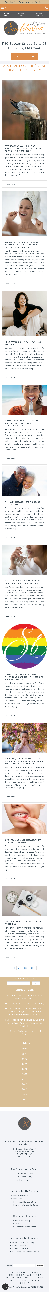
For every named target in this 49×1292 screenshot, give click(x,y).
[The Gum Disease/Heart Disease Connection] (24, 481)
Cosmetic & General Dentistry (24, 1275)
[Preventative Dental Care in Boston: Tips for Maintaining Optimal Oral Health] (24, 214)
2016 (24, 1099)
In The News (22, 1180)
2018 (24, 1089)
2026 (24, 1049)
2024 (24, 1059)
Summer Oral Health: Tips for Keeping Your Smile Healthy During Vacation (22, 423)
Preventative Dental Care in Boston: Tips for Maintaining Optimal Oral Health (21, 244)
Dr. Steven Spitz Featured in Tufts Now (24, 1032)
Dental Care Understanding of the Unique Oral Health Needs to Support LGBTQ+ (24, 677)
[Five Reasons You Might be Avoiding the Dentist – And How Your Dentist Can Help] (24, 110)
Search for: (8, 1266)
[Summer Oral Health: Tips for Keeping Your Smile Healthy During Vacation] (24, 399)
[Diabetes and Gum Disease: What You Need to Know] (24, 819)
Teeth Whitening (22, 1221)
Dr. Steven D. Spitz (25, 1174)
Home (11, 1272)
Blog (24, 1280)
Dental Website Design (16, 1287)
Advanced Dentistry (35, 1278)
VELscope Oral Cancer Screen (25, 1252)
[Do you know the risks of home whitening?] (24, 900)
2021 (24, 1074)
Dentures (17, 1199)
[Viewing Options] (5, 1286)
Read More (10, 184)
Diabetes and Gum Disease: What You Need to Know (23, 841)
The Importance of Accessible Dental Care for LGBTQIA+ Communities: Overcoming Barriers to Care (24, 1011)
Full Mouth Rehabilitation (24, 1202)
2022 (24, 1069)
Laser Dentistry (19, 1245)
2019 (24, 1084)
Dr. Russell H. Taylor (25, 1177)
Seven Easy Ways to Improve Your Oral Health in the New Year (24, 582)
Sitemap (24, 1283)
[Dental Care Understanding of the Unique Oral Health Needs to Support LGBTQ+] (24, 646)
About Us (36, 1272)
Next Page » (28, 968)
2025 (24, 1054)
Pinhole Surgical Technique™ (25, 1242)
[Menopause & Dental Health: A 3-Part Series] (24, 313)
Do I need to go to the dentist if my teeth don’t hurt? (24, 997)
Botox (18, 1224)
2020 (24, 1079)
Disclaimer (35, 1280)
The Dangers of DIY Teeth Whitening (24, 1003)
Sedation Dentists (20, 1248)
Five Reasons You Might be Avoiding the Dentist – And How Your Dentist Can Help (23, 148)
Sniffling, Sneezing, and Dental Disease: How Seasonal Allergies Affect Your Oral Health (24, 761)
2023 (24, 1064)
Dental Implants (20, 1196)
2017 (24, 1094)
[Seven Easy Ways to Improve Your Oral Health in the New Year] (24, 559)
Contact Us (13, 1280)
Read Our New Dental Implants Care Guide (24, 2)
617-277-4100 (26, 1154)
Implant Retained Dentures (25, 1205)
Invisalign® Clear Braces (25, 1227)
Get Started (22, 1272)
